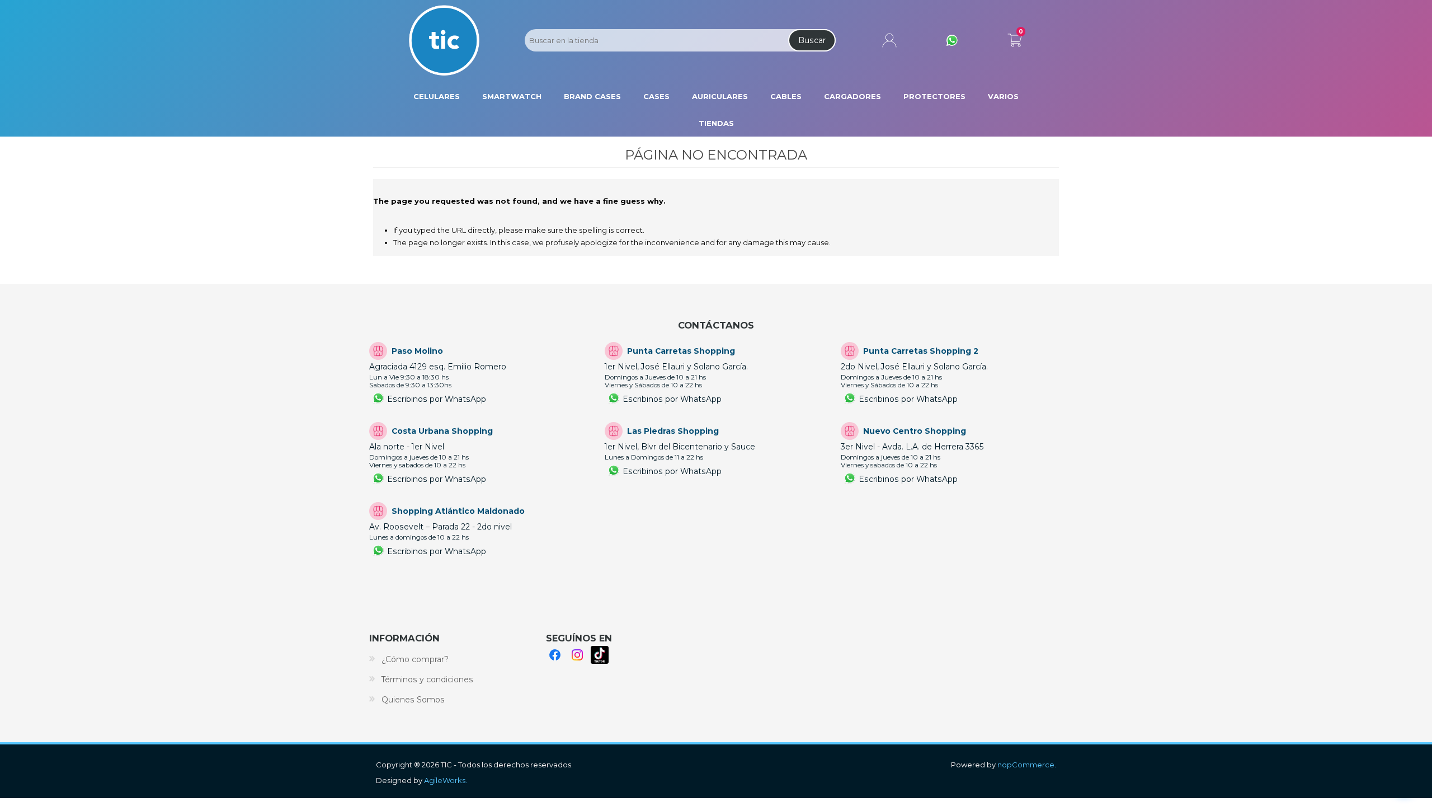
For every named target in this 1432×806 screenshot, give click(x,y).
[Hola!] (952, 40)
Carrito (1014, 38)
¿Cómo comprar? (415, 659)
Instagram (577, 655)
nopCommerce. (1026, 764)
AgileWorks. (445, 780)
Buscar (812, 40)
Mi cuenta (889, 40)
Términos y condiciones (427, 679)
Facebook (555, 655)
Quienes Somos (413, 699)
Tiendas (716, 123)
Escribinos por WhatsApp (436, 399)
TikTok (600, 655)
